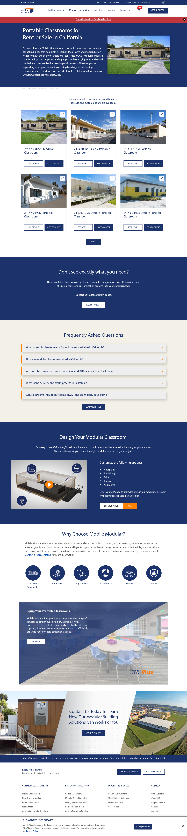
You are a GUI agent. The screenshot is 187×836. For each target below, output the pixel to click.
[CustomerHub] (156, 3)
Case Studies (113, 807)
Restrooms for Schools (74, 807)
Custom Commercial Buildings (35, 811)
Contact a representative (38, 555)
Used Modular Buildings (118, 798)
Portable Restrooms (30, 803)
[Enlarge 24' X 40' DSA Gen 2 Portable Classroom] (112, 114)
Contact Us (146, 3)
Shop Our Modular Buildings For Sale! (93, 19)
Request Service (132, 3)
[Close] (183, 826)
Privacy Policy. (32, 831)
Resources (125, 10)
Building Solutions (56, 10)
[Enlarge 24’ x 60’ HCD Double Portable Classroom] (161, 178)
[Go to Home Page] (26, 10)
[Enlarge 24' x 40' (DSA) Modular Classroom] (62, 114)
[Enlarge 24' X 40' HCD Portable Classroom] (62, 178)
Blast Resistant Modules (32, 798)
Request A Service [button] (129, 772)
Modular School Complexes (76, 798)
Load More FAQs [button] (93, 407)
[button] (44, 127)
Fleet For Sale (101, 3)
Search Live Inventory (117, 794)
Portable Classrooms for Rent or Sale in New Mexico (64, 758)
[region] (93, 826)
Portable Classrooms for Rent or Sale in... (109, 758)
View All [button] (93, 242)
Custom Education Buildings (77, 811)
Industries (98, 10)
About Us (155, 811)
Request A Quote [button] (93, 305)
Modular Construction (79, 10)
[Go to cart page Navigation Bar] (163, 3)
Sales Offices (27, 807)
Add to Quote (54, 164)
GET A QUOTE (157, 10)
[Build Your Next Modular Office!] (49, 484)
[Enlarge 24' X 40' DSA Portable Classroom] (161, 114)
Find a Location (157, 794)
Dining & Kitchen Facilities (76, 803)
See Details (33, 164)
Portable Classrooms (73, 794)
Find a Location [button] (153, 772)
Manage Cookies (143, 827)
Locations (111, 10)
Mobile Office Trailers (31, 794)
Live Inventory (115, 3)
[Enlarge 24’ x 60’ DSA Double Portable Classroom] (112, 178)
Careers (154, 807)
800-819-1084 (27, 3)
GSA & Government (116, 803)
